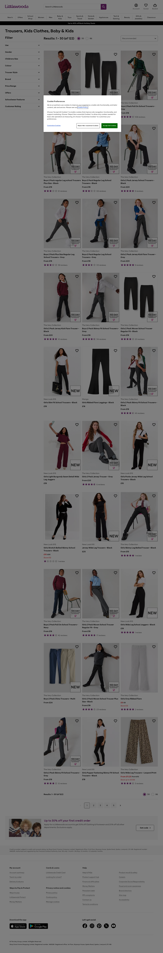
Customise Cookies (54, 125)
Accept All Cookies (109, 126)
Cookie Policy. (83, 107)
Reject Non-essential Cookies (88, 126)
